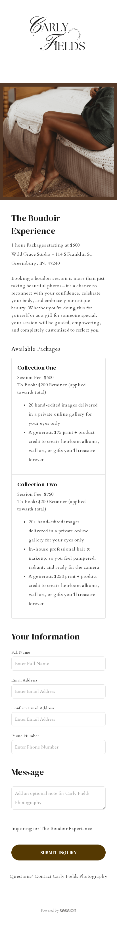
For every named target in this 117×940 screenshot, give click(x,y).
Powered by (50, 910)
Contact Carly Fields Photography (71, 876)
